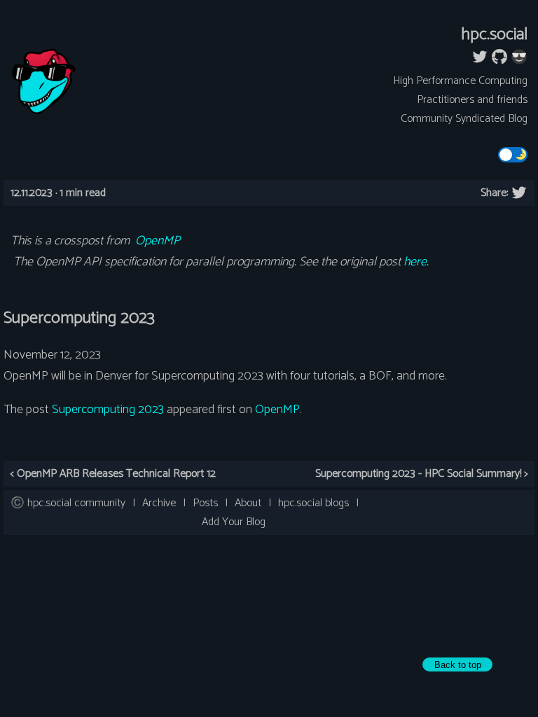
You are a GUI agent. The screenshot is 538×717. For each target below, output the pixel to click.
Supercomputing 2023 (108, 409)
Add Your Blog (233, 522)
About (248, 503)
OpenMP (157, 240)
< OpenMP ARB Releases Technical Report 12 (113, 473)
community (76, 503)
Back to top (457, 665)
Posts (205, 503)
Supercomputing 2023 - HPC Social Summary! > (421, 473)
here (415, 261)
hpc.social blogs (313, 503)
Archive (159, 503)
